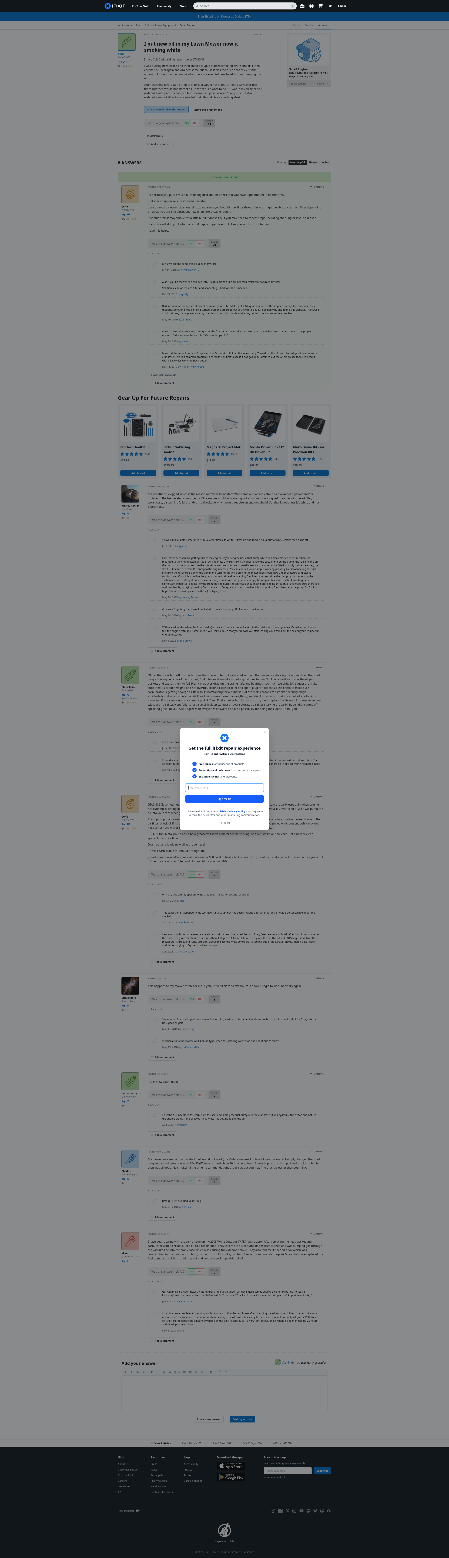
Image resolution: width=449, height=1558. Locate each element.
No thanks (224, 822)
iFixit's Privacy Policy (232, 811)
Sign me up (224, 798)
